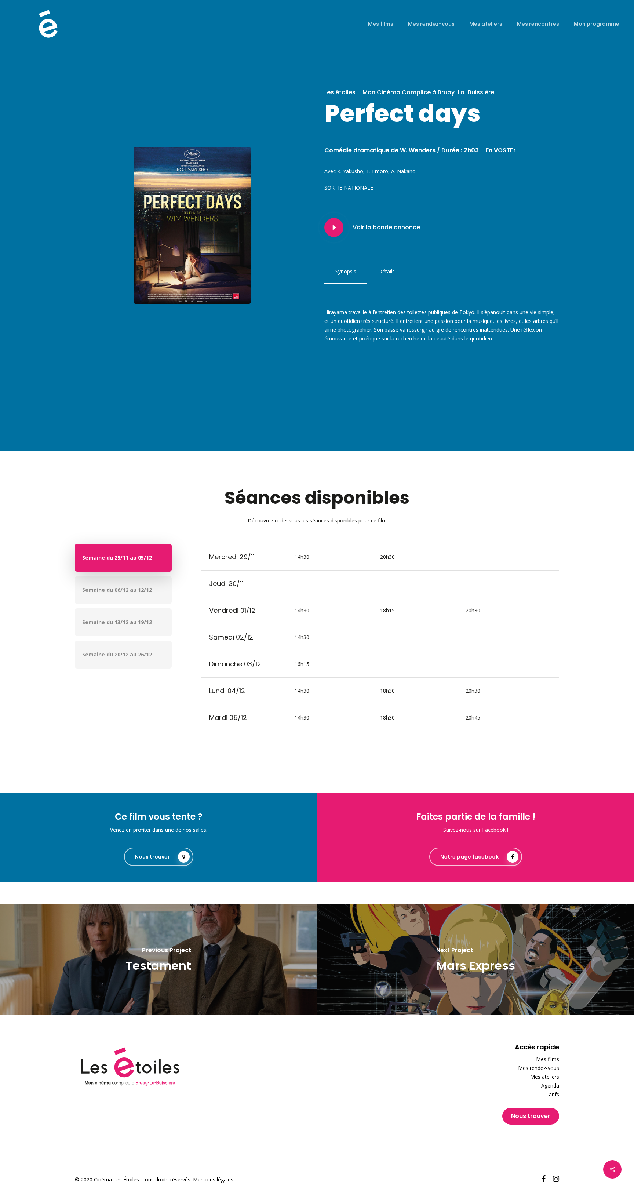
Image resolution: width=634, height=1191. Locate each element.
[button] (345, 271)
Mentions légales (213, 1179)
